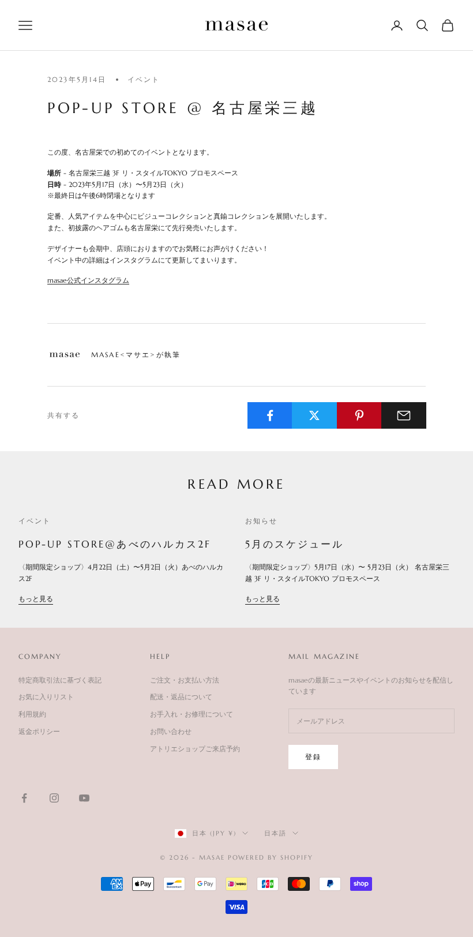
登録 (313, 756)
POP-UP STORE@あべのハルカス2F (114, 544)
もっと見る (35, 598)
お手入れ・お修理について (191, 714)
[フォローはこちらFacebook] (24, 798)
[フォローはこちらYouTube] (84, 798)
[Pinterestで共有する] (359, 415)
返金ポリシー (39, 731)
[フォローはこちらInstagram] (54, 798)
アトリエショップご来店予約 (195, 748)
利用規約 (32, 714)
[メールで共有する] (404, 415)
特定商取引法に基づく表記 (60, 680)
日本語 (275, 833)
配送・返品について (181, 696)
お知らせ (261, 520)
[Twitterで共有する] (314, 415)
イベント (143, 79)
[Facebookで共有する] (270, 415)
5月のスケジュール (294, 544)
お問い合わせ (171, 731)
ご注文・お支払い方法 (184, 680)
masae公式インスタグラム (88, 280)
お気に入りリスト (46, 696)
